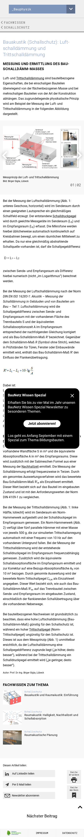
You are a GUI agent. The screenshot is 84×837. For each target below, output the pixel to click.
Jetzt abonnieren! (42, 423)
